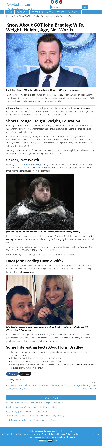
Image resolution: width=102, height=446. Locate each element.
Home (9, 12)
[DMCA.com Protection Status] (45, 440)
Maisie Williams (31, 164)
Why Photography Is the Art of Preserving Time (26, 411)
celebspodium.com (44, 431)
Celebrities (37, 12)
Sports (60, 12)
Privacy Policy (64, 434)
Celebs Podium (72, 90)
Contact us (74, 12)
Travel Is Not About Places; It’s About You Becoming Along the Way (35, 415)
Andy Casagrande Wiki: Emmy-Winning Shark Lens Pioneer (31, 420)
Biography (22, 12)
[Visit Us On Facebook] (52, 1)
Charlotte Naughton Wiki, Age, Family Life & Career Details (31, 407)
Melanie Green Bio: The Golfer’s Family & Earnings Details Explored (35, 402)
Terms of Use (48, 434)
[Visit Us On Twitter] (56, 1)
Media (50, 12)
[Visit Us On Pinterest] (61, 1)
